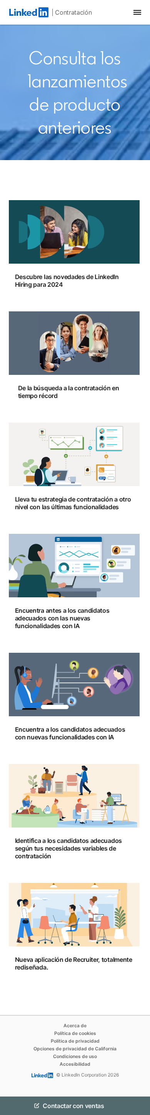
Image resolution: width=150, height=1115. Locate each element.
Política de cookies (75, 1033)
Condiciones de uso (75, 1056)
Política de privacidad (75, 1041)
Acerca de (75, 1025)
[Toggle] (138, 1106)
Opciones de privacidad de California (75, 1048)
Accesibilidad (75, 1064)
